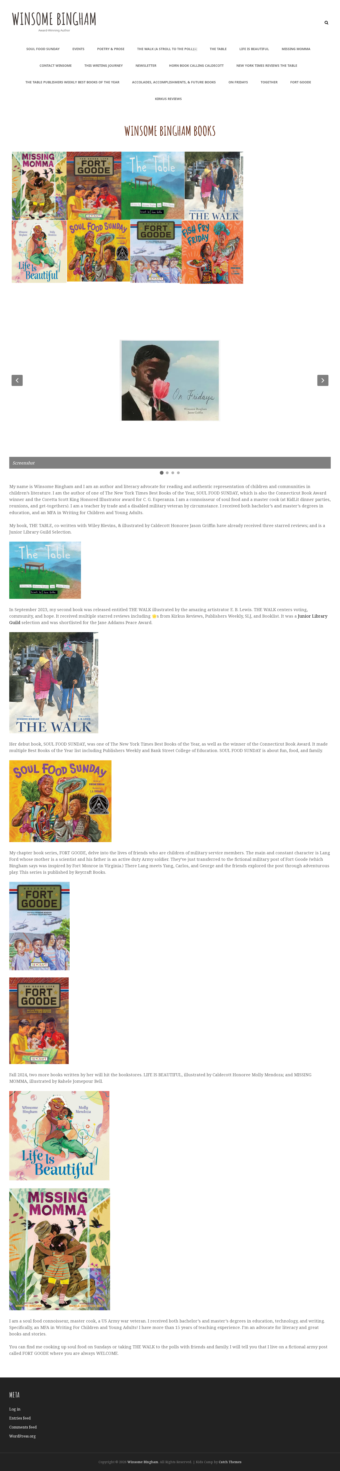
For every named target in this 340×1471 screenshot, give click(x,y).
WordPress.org (22, 1436)
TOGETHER (269, 82)
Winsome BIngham (54, 19)
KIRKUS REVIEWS (168, 99)
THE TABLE (218, 49)
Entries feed (20, 1418)
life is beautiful (254, 49)
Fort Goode (300, 82)
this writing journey (103, 65)
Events (78, 49)
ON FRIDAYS (238, 82)
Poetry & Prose (110, 49)
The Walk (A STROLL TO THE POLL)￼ (167, 49)
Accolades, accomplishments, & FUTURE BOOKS (174, 82)
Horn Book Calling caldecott (196, 65)
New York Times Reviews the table (266, 65)
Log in (14, 1409)
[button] (17, 380)
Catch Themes (230, 1462)
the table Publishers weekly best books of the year (72, 82)
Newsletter (146, 65)
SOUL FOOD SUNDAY (43, 49)
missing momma (296, 49)
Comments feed (23, 1427)
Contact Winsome (56, 65)
